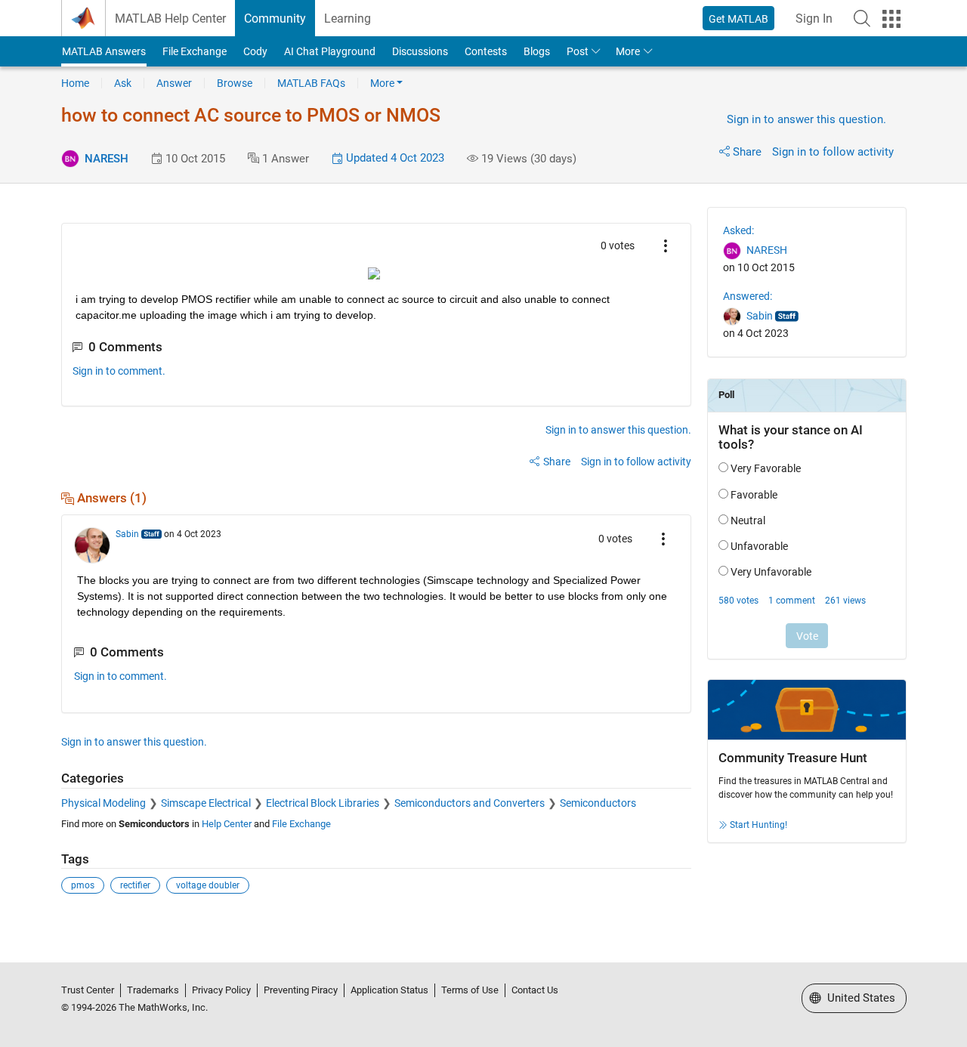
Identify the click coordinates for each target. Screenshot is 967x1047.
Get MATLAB (738, 19)
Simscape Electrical (206, 803)
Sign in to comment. (119, 371)
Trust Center (87, 990)
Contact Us (534, 990)
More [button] (628, 51)
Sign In (814, 18)
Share (747, 152)
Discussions (420, 51)
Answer (174, 83)
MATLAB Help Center (170, 18)
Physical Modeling (103, 803)
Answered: (747, 296)
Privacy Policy (221, 990)
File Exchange (194, 51)
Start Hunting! (758, 825)
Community (275, 18)
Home (75, 83)
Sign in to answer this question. (806, 119)
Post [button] (578, 51)
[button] (862, 18)
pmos (82, 885)
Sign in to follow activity (833, 152)
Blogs (537, 51)
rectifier (135, 885)
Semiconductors (598, 803)
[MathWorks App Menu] (891, 19)
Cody (255, 51)
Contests (486, 51)
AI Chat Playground (329, 51)
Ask (122, 83)
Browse (234, 83)
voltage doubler (207, 885)
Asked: (738, 230)
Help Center (227, 823)
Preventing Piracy (301, 990)
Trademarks (153, 990)
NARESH (106, 158)
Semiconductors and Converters (469, 803)
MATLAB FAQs (311, 83)
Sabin (127, 534)
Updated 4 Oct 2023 (393, 158)
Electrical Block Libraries (322, 803)
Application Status (389, 990)
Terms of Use (470, 990)
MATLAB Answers (104, 51)
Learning (347, 18)
